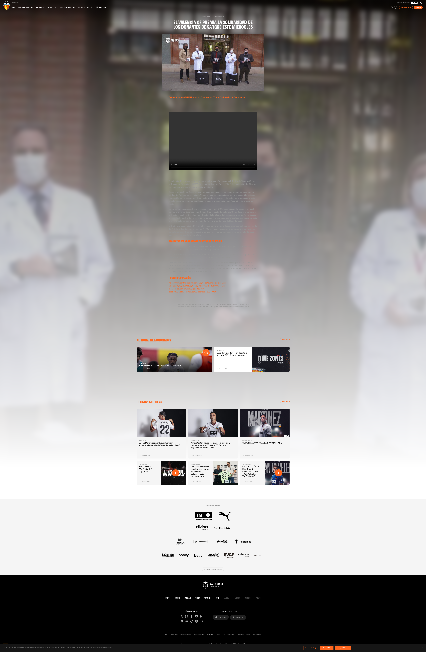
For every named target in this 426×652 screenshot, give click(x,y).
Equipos (167, 598)
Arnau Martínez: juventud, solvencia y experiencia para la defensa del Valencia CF (159, 444)
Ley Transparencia (229, 634)
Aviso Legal (174, 634)
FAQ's (166, 634)
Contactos (210, 634)
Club (217, 598)
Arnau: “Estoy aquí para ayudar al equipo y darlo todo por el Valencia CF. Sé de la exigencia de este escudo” (210, 445)
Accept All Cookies (343, 648)
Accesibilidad (257, 634)
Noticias (102, 7)
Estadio (177, 598)
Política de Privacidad (243, 634)
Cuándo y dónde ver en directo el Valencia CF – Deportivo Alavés (232, 354)
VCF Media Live (143, 464)
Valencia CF (143, 363)
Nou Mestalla (27, 7)
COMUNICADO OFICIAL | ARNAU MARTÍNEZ (262, 443)
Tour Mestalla (69, 7)
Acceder (418, 7)
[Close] (422, 647)
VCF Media (207, 598)
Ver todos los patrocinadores (213, 569)
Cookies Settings (199, 634)
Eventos (258, 598)
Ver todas (285, 340)
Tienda (41, 7)
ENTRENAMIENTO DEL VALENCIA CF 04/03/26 (160, 365)
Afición (237, 598)
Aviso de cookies (185, 634)
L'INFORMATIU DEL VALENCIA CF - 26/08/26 (147, 469)
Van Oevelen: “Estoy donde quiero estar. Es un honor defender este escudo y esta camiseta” (200, 472)
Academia (227, 598)
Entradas (53, 7)
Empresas (248, 598)
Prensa (218, 634)
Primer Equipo (143, 440)
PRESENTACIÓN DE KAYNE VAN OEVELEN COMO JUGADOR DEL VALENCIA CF (250, 471)
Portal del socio (406, 7)
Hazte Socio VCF (86, 7)
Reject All (326, 648)
